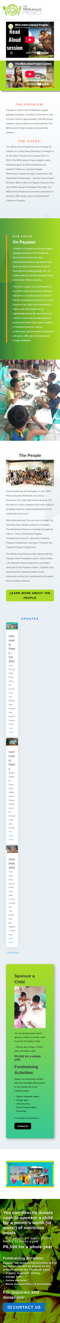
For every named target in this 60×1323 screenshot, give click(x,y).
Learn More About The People (30, 595)
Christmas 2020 (12, 863)
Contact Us (22, 1126)
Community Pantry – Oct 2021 (12, 649)
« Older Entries (12, 953)
